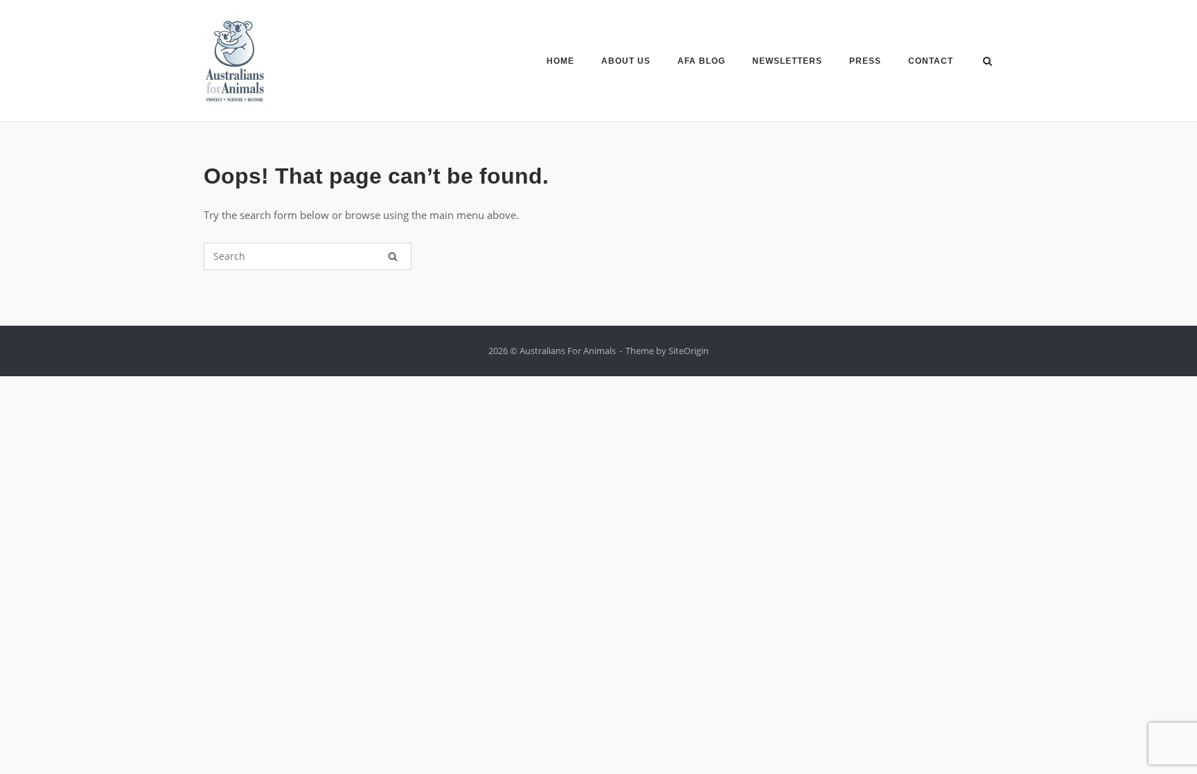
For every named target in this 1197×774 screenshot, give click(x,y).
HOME (560, 61)
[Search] (392, 256)
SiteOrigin (688, 350)
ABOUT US (625, 61)
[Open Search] (987, 62)
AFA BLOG (701, 61)
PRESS (865, 61)
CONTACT (930, 61)
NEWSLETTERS (787, 61)
